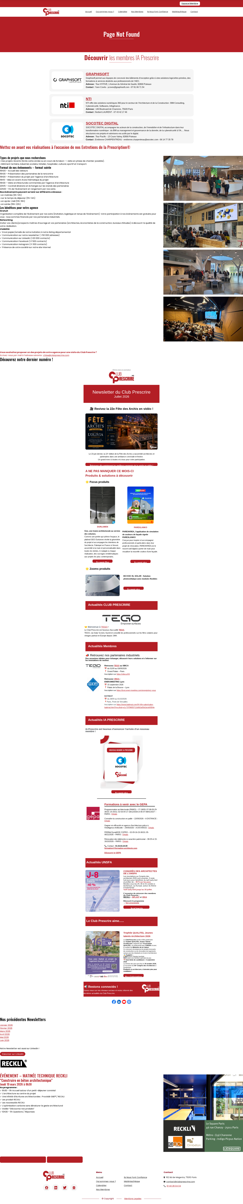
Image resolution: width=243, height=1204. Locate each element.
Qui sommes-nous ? (105, 11)
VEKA (117, 679)
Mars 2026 (5, 1031)
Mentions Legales (132, 1198)
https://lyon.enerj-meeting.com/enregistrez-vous (136, 690)
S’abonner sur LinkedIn (12, 1054)
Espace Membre (190, 3)
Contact (194, 11)
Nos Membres (137, 11)
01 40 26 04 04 (174, 1186)
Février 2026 (6, 1028)
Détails (114, 814)
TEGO (104, 627)
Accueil (88, 11)
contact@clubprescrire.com (180, 1181)
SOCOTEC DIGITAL (102, 123)
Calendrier (122, 11)
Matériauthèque (179, 11)
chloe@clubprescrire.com (56, 355)
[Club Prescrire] (51, 12)
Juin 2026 (4, 1040)
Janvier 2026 (6, 1025)
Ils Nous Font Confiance (157, 11)
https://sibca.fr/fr (123, 674)
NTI (89, 99)
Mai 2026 (4, 1037)
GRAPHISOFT (97, 74)
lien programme (132, 903)
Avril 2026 (5, 1034)
